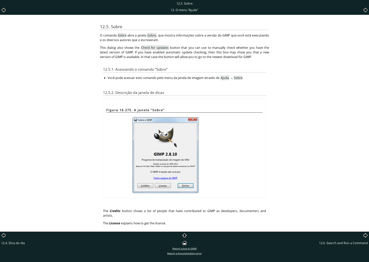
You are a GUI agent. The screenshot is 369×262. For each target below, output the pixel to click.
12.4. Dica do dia (13, 243)
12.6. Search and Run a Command (343, 243)
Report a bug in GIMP (184, 248)
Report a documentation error (184, 253)
